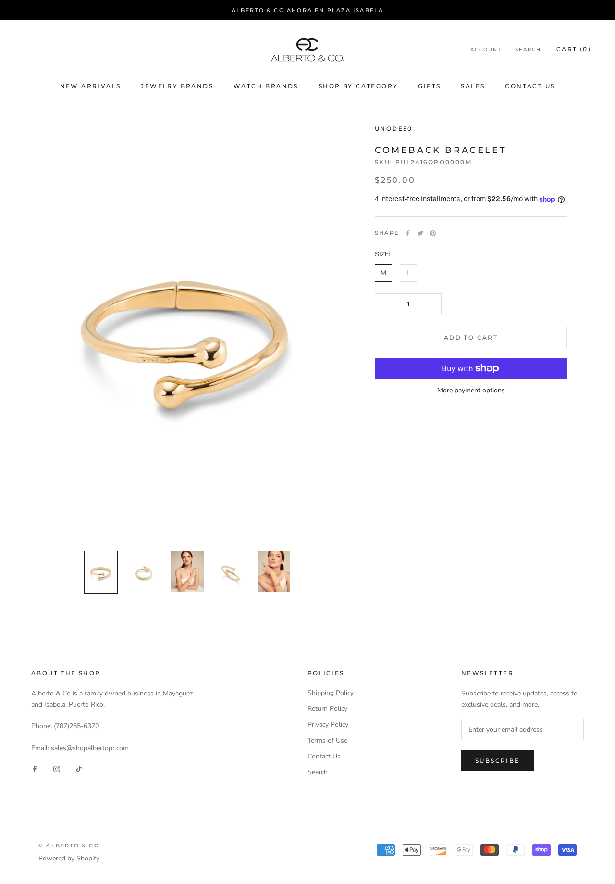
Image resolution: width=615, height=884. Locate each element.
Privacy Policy (328, 724)
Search (528, 50)
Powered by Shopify (68, 858)
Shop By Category (358, 85)
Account (486, 50)
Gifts (429, 85)
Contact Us (530, 85)
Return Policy (327, 708)
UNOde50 (394, 128)
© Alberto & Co (68, 845)
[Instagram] (56, 768)
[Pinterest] (433, 233)
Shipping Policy (331, 692)
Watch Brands (266, 85)
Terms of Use (327, 740)
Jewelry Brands (177, 85)
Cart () (573, 49)
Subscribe (497, 760)
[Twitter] (420, 233)
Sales (473, 85)
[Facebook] (408, 233)
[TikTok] (78, 768)
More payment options (471, 390)
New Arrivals (90, 85)
